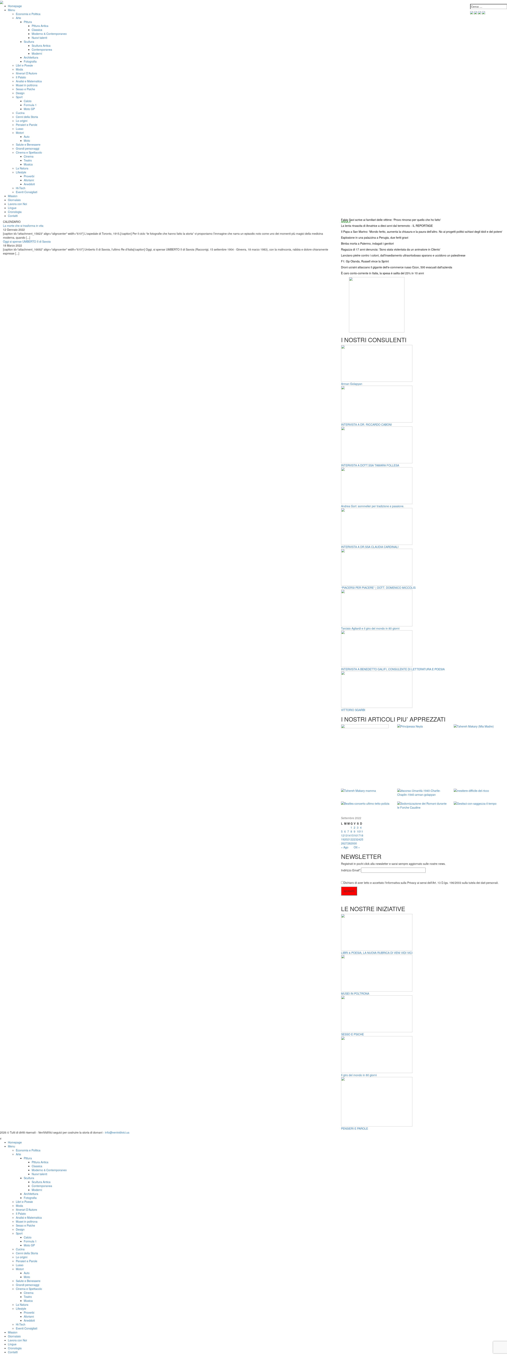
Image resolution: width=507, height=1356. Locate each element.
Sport (19, 97)
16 (355, 835)
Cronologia (15, 212)
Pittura (28, 22)
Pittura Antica (40, 26)
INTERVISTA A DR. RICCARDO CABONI (366, 424)
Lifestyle (21, 172)
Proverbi (29, 176)
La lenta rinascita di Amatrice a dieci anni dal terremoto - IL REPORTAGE (387, 226)
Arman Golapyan (351, 384)
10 (358, 831)
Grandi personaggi (27, 148)
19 (342, 839)
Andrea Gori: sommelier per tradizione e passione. (372, 506)
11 (361, 831)
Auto (27, 137)
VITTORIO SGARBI (353, 710)
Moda (19, 69)
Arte (18, 18)
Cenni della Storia (27, 117)
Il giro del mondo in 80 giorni (359, 1075)
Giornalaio (14, 200)
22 (352, 839)
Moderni (37, 53)
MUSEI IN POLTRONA (355, 993)
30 (355, 843)
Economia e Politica (28, 14)
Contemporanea (42, 49)
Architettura (31, 57)
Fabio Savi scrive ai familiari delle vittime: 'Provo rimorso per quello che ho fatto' (391, 220)
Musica (28, 164)
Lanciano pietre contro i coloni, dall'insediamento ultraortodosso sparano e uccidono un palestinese (403, 255)
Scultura (29, 42)
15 (352, 835)
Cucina (20, 113)
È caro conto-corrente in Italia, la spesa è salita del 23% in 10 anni (382, 273)
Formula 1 (30, 105)
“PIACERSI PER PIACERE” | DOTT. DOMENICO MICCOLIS (378, 588)
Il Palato (21, 77)
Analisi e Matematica (29, 81)
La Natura (22, 168)
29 (352, 843)
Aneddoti (29, 184)
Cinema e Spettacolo (29, 152)
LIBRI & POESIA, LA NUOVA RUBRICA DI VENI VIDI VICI (377, 953)
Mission (12, 196)
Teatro (28, 160)
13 (345, 835)
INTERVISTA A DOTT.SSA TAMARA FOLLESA (370, 465)
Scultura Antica (41, 45)
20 (345, 839)
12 (342, 835)
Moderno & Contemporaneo (49, 34)
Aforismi (29, 180)
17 (358, 835)
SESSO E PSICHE (352, 1034)
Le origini (21, 121)
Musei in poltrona (26, 85)
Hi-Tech (20, 188)
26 (342, 843)
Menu (11, 10)
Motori (20, 133)
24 (358, 839)
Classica (37, 30)
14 (349, 835)
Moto (27, 140)
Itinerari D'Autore (26, 73)
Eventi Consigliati (26, 192)
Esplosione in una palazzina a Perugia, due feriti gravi (374, 237)
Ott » (357, 847)
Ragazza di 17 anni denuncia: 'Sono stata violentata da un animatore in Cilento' (390, 249)
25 (361, 839)
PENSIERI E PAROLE (354, 1128)
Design (20, 93)
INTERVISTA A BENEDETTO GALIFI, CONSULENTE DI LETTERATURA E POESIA (393, 669)
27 (345, 843)
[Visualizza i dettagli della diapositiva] (376, 304)
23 (355, 839)
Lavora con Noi (17, 204)
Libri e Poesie (24, 65)
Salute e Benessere (28, 144)
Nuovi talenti (39, 38)
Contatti (13, 216)
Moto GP (29, 109)
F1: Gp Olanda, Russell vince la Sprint (365, 261)
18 (361, 835)
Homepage (15, 6)
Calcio (27, 101)
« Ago (344, 847)
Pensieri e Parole (26, 125)
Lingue (12, 208)
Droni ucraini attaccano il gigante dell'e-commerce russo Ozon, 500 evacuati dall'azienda (396, 267)
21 (349, 839)
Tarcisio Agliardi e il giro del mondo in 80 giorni (370, 628)
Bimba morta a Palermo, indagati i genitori (367, 243)
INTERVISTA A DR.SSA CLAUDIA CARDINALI (369, 547)
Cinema (28, 156)
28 (349, 843)
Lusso (19, 129)
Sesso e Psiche (25, 89)
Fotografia (30, 61)
